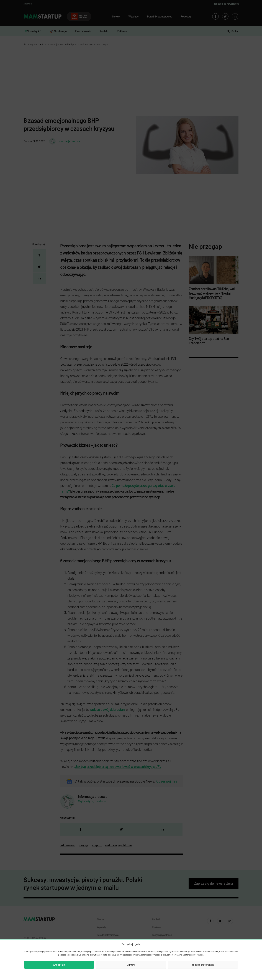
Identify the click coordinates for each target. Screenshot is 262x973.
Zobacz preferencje (203, 964)
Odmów (131, 964)
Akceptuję (59, 964)
